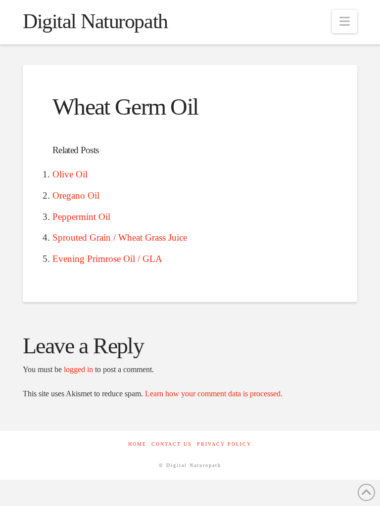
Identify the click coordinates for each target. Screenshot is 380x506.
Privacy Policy (224, 444)
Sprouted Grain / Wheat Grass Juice (119, 237)
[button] (344, 21)
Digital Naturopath (95, 21)
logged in (78, 369)
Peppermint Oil (81, 216)
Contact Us (171, 444)
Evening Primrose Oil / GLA (107, 258)
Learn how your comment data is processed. (214, 393)
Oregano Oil (75, 195)
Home (137, 444)
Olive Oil (70, 174)
